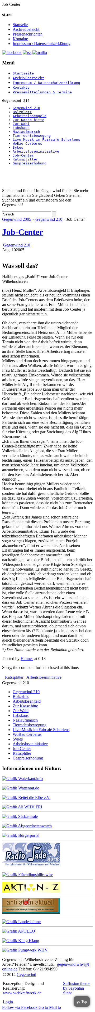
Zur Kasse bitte (28, 120)
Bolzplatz (22, 112)
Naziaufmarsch (26, 132)
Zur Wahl (21, 124)
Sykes (18, 147)
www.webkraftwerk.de (22, 993)
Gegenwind (26, 974)
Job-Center (23, 155)
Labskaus (21, 128)
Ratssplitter (25, 159)
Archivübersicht (26, 29)
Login (8, 1002)
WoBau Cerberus (27, 143)
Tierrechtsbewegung (32, 136)
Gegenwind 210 (26, 108)
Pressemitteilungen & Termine (42, 92)
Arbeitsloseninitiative (36, 151)
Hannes (27, 658)
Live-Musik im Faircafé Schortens (46, 140)
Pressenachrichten (27, 34)
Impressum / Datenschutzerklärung (41, 43)
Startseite (20, 24)
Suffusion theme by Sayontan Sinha (76, 988)
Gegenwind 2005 (16, 219)
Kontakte (20, 39)
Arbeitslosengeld (29, 116)
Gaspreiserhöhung (29, 163)
